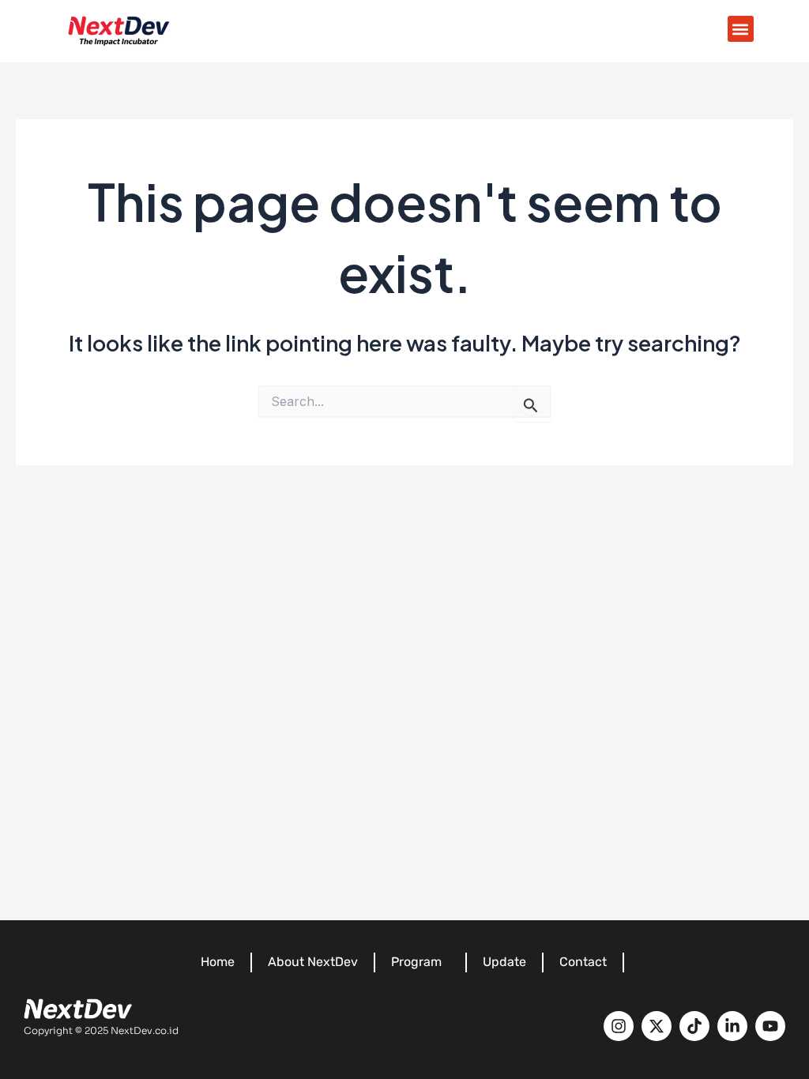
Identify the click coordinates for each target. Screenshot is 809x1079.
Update (504, 961)
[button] (741, 29)
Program (416, 961)
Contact (583, 961)
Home (218, 961)
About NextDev (313, 961)
